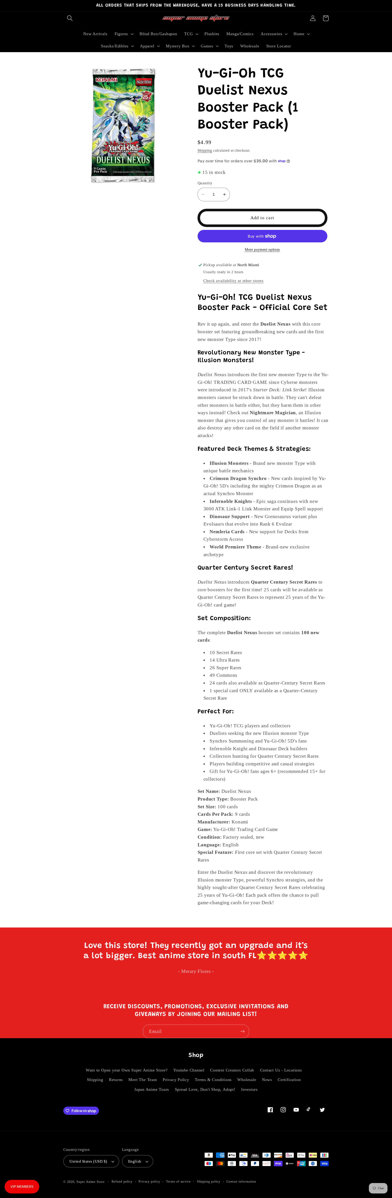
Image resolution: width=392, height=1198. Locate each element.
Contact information (241, 1181)
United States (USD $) (88, 1161)
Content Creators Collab (232, 1070)
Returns (116, 1079)
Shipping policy (208, 1181)
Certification (289, 1079)
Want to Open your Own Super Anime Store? (127, 1070)
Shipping (205, 150)
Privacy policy (149, 1181)
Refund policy (122, 1181)
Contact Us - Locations (281, 1070)
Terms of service (178, 1181)
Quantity (205, 183)
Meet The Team (142, 1079)
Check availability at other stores (233, 280)
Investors (249, 1089)
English (134, 1161)
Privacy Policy (176, 1079)
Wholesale (246, 1079)
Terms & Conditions (213, 1079)
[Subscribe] (242, 1031)
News (267, 1079)
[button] (69, 18)
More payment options (262, 249)
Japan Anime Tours (151, 1089)
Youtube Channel (188, 1070)
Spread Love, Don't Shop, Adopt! (205, 1089)
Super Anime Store (90, 1181)
